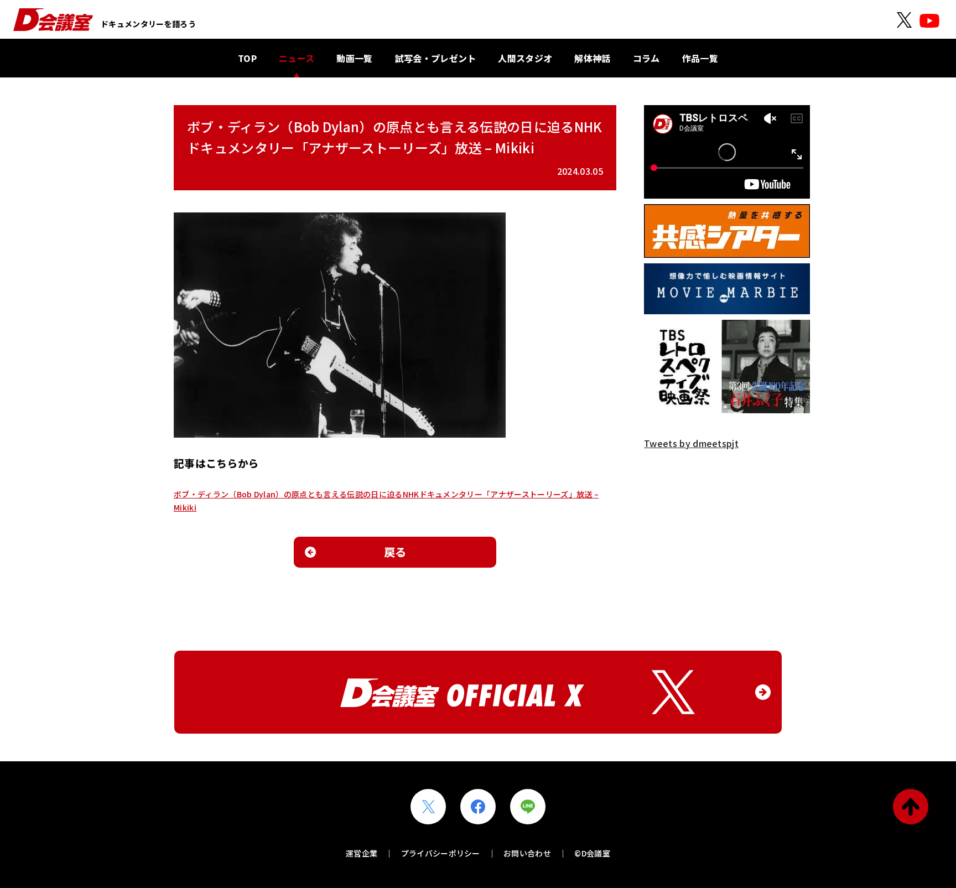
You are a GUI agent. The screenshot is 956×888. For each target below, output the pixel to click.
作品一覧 (700, 58)
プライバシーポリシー (440, 853)
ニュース (296, 58)
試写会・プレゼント (435, 58)
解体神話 (592, 58)
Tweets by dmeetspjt (691, 443)
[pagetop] (910, 806)
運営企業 (361, 853)
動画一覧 (354, 58)
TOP (247, 58)
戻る (395, 552)
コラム (646, 58)
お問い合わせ (527, 853)
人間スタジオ (525, 58)
